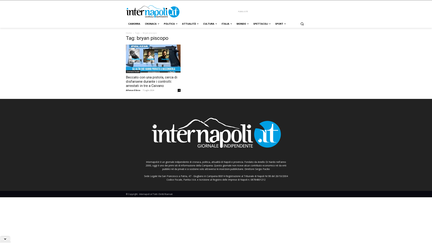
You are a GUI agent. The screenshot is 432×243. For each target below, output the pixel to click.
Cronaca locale (133, 71)
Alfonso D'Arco (133, 90)
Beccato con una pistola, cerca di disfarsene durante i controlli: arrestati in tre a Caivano (151, 81)
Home (129, 33)
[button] (302, 24)
